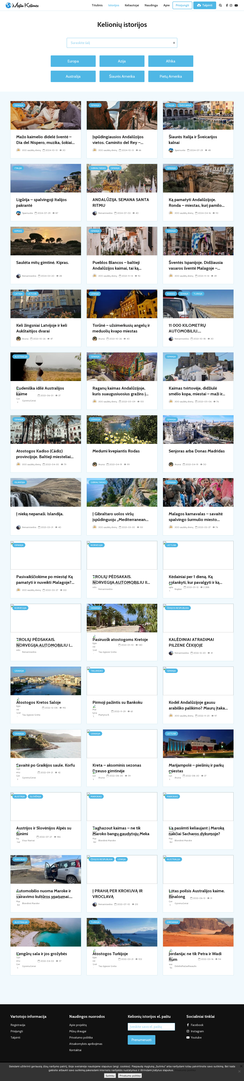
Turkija (197, 293)
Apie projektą (78, 1025)
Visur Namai (28, 840)
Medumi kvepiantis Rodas (116, 451)
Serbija (184, 293)
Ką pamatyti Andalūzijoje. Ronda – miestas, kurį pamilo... (197, 202)
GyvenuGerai (29, 400)
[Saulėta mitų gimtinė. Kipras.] (45, 241)
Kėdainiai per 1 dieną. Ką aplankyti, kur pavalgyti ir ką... (195, 579)
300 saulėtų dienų (31, 150)
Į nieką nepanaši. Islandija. (39, 513)
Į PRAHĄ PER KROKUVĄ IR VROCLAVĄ (117, 893)
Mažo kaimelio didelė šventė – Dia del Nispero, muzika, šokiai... (45, 139)
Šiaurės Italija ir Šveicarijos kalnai (193, 139)
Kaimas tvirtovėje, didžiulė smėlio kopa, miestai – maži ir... (197, 391)
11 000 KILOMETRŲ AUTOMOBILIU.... (187, 328)
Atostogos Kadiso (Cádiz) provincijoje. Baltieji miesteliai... (45, 453)
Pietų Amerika (171, 76)
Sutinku (110, 1075)
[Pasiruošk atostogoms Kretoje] (122, 618)
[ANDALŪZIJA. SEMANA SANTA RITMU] (122, 178)
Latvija (18, 293)
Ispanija (18, 105)
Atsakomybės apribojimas (85, 1044)
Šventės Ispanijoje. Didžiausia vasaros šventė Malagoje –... (196, 265)
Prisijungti (182, 5)
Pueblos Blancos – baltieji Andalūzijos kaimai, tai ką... (116, 265)
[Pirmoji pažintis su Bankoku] (122, 680)
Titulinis (97, 5)
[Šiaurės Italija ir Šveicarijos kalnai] (198, 115)
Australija (73, 76)
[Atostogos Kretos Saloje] (45, 680)
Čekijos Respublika (178, 607)
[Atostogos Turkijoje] (122, 932)
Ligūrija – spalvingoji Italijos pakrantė (41, 202)
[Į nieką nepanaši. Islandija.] (45, 492)
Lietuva (32, 293)
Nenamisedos (105, 213)
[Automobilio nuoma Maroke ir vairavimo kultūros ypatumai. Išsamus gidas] (45, 869)
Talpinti (207, 5)
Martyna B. (103, 714)
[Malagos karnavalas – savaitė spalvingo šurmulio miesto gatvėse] (198, 492)
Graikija (95, 419)
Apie (166, 5)
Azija (122, 61)
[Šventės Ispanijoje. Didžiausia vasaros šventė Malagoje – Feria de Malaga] (198, 241)
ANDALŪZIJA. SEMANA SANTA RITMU (120, 202)
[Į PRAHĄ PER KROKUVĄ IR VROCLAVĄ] (122, 869)
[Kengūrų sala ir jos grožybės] (45, 932)
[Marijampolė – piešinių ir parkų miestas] (198, 743)
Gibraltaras (98, 168)
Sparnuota (179, 150)
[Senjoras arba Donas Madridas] (198, 429)
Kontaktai (75, 1050)
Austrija (19, 796)
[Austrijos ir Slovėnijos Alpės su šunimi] (45, 806)
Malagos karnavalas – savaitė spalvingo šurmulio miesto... (196, 516)
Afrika (170, 61)
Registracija (17, 1025)
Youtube (196, 1037)
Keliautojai (132, 5)
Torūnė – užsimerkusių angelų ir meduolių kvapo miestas (121, 328)
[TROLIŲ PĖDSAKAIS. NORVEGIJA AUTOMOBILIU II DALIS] (122, 555)
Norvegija (97, 545)
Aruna (25, 338)
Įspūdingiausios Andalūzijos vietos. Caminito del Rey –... (118, 139)
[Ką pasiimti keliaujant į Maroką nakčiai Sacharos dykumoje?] (198, 806)
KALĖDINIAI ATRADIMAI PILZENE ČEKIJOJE (191, 642)
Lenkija (95, 293)
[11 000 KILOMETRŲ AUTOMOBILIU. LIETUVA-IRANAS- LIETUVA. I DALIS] (198, 303)
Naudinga (151, 5)
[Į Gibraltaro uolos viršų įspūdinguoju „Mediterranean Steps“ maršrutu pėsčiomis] (122, 492)
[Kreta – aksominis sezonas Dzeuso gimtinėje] (122, 743)
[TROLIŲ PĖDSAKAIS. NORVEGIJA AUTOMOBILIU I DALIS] (45, 618)
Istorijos (113, 5)
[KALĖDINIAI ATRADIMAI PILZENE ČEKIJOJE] (198, 618)
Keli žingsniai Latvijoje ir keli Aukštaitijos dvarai (41, 328)
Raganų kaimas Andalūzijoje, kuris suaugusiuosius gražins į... (120, 391)
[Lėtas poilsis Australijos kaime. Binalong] (198, 869)
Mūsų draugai (77, 1031)
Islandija (19, 482)
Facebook (197, 1025)
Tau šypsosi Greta (107, 651)
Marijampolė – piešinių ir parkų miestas (196, 768)
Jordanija (172, 922)
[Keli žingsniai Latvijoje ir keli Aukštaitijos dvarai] (45, 303)
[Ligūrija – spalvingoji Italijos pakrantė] (45, 178)
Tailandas (97, 670)
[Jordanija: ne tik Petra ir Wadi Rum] (198, 932)
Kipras (18, 230)
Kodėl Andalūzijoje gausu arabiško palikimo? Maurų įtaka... (198, 705)
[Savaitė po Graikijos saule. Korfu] (45, 743)
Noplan (178, 589)
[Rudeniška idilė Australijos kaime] (45, 366)
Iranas (171, 293)
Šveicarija (185, 105)
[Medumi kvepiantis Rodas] (122, 429)
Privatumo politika (81, 1037)
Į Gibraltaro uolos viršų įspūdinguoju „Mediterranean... (120, 516)
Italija (170, 105)
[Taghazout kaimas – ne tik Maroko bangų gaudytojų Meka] (122, 806)
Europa (73, 61)
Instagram (197, 1031)
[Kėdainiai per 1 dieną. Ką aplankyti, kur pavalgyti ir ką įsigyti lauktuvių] (198, 555)
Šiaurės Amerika (122, 76)
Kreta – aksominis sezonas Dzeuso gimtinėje (116, 768)
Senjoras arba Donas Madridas (197, 451)
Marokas (96, 796)
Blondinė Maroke (107, 840)
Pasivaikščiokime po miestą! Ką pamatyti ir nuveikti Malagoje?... (45, 579)
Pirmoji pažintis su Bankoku (117, 702)
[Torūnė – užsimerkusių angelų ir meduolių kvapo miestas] (122, 303)
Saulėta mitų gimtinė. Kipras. (42, 262)
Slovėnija (35, 796)
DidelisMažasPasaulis (185, 966)
